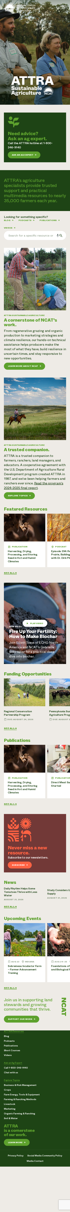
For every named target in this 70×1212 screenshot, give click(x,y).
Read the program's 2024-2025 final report (33, 485)
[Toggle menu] (64, 7)
